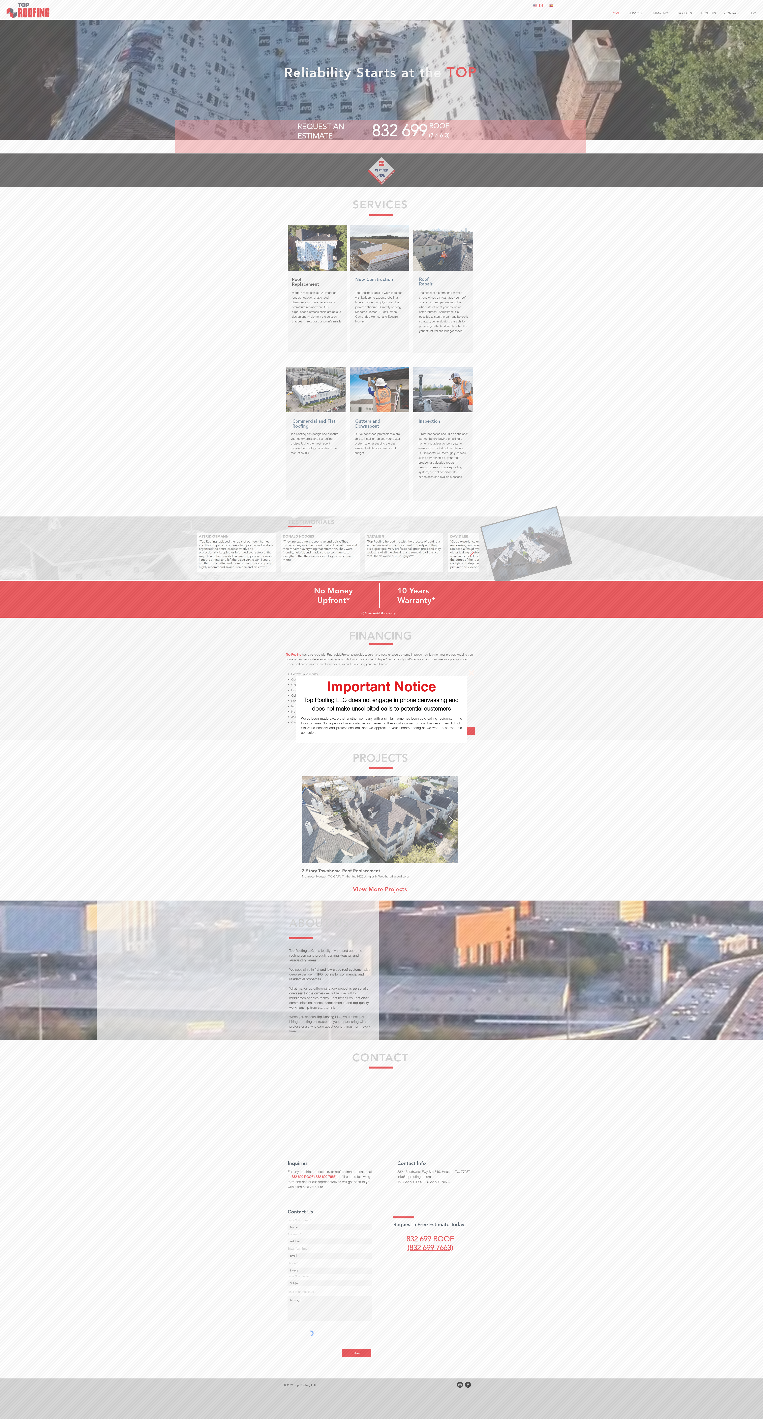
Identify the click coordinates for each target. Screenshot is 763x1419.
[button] (471, 673)
